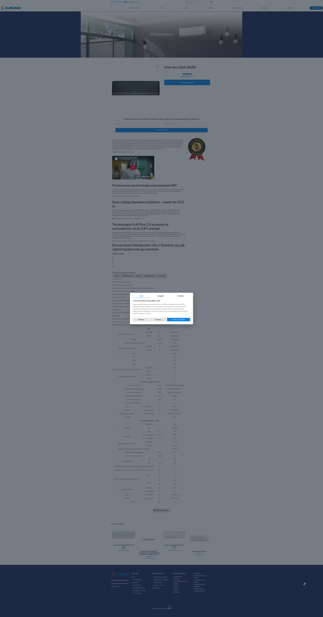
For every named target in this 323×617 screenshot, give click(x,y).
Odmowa (141, 319)
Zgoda (141, 296)
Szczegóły (160, 296)
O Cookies (180, 296)
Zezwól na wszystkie (178, 319)
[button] (304, 583)
